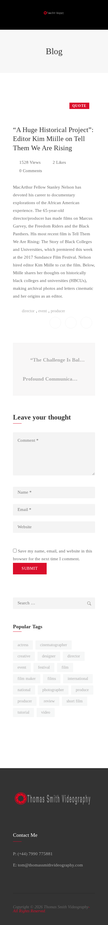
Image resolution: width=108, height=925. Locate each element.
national (24, 690)
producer (58, 311)
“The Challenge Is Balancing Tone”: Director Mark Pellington (57, 360)
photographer (53, 690)
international (78, 678)
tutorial (23, 712)
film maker (27, 678)
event (42, 311)
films (52, 678)
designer (49, 656)
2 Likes (59, 162)
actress (23, 645)
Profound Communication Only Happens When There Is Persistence (52, 379)
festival (44, 667)
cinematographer (53, 645)
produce (82, 690)
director (28, 311)
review (49, 701)
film (65, 667)
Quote (79, 106)
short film (75, 701)
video (45, 712)
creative (24, 656)
